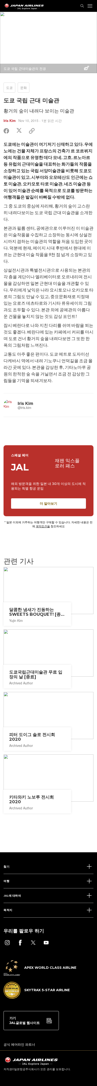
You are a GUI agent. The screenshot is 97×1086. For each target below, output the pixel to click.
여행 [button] (6, 881)
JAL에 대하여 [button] (12, 895)
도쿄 (9, 88)
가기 (24, 1020)
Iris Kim (10, 120)
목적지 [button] (8, 910)
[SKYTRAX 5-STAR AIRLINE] (37, 997)
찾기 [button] (6, 866)
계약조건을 (43, 526)
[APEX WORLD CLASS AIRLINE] (40, 974)
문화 (23, 88)
